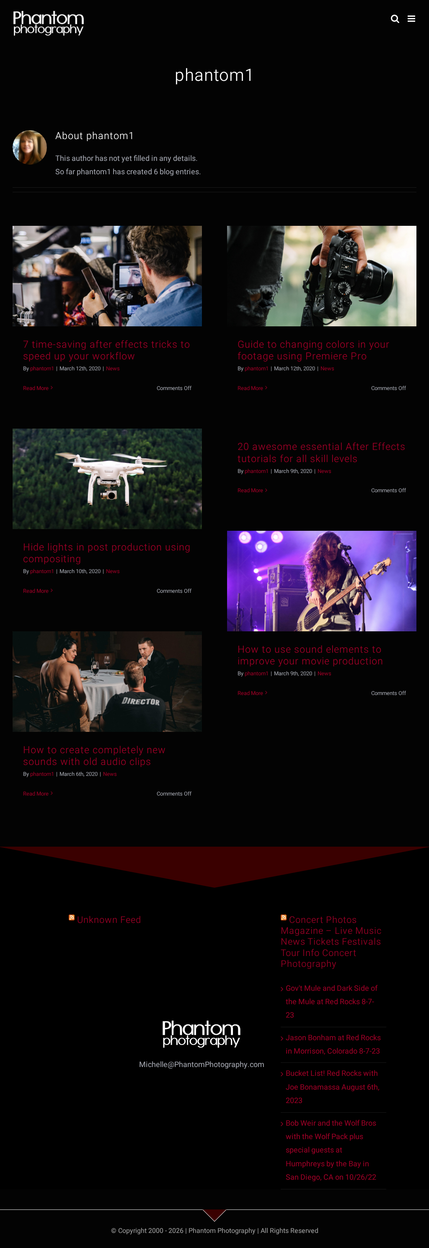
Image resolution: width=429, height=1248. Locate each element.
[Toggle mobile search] (395, 18)
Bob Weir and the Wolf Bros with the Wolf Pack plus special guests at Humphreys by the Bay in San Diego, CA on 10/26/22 (331, 1150)
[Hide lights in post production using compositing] (107, 479)
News (113, 368)
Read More (36, 388)
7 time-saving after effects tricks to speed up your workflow (106, 350)
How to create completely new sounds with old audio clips (94, 756)
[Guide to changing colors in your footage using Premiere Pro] (321, 276)
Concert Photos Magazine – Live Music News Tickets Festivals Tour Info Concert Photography (331, 942)
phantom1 (42, 368)
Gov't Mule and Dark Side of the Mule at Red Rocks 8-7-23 (331, 1002)
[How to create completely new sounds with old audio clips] (107, 681)
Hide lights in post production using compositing (107, 553)
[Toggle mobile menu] (412, 18)
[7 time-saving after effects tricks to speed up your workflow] (107, 276)
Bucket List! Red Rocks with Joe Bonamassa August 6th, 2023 (333, 1087)
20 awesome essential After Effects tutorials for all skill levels (322, 452)
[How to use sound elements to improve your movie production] (321, 581)
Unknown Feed (109, 920)
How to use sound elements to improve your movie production (310, 655)
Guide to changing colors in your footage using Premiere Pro (314, 350)
